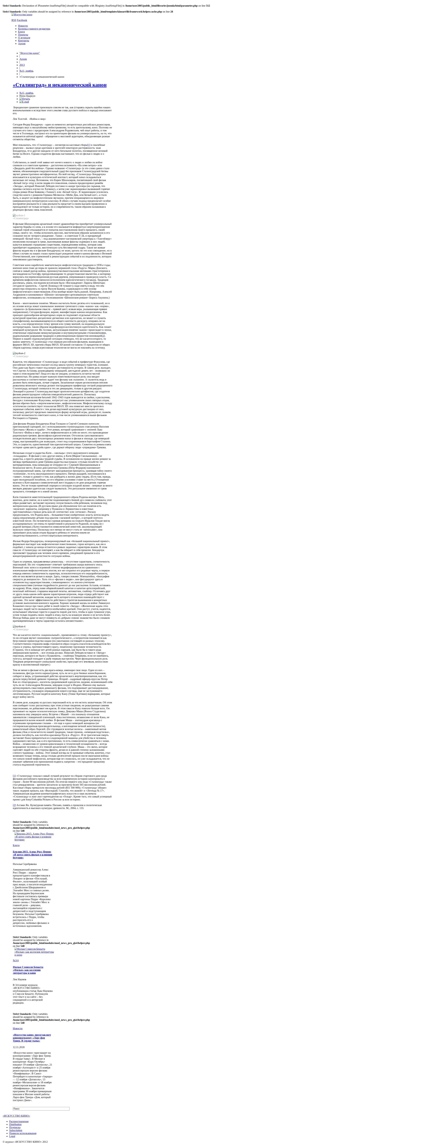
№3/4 (16, 960)
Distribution (15, 1124)
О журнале (24, 37)
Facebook (22, 20)
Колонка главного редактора (34, 28)
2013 (22, 65)
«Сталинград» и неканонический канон (60, 85)
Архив (21, 43)
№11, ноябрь (26, 70)
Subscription (15, 1130)
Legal (12, 1136)
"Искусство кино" (29, 53)
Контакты (23, 40)
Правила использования (22, 1133)
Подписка (14, 1127)
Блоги (21, 31)
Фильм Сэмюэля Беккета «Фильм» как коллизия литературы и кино (28, 970)
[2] (103, 335)
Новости (23, 25)
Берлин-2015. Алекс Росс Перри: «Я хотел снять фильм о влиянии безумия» (32, 854)
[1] (88, 144)
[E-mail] (24, 101)
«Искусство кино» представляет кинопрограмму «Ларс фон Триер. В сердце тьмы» (32, 1037)
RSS (14, 20)
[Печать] (24, 98)
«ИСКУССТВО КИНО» (16, 1115)
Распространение (19, 1121)
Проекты (23, 34)
